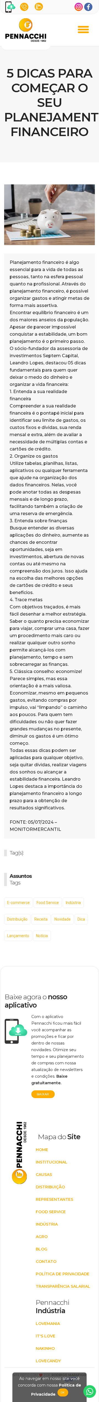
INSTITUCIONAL (51, 1162)
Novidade (62, 919)
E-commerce (18, 902)
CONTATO (46, 1261)
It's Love (45, 1336)
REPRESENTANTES (54, 1199)
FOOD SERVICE (51, 1211)
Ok (63, 1392)
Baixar (43, 1094)
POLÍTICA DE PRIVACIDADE (62, 1273)
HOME (42, 1149)
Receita (41, 919)
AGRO (42, 1236)
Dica (81, 919)
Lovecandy (48, 1360)
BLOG (41, 1249)
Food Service (48, 902)
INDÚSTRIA (47, 1224)
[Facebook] (88, 7)
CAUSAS (44, 1174)
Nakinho (45, 1348)
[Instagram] (79, 7)
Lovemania (48, 1323)
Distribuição (17, 919)
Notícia (42, 936)
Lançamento (18, 936)
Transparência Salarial (63, 1286)
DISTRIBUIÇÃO (50, 1186)
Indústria (73, 902)
